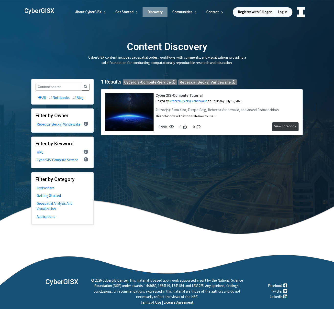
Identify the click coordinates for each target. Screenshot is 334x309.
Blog (80, 97)
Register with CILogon (255, 12)
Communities (182, 12)
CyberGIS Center (115, 280)
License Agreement (178, 302)
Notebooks (61, 97)
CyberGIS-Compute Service (62, 160)
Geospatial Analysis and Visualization (54, 206)
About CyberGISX (88, 12)
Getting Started (49, 195)
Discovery (155, 12)
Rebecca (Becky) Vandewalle (62, 124)
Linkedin (276, 296)
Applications (46, 216)
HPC (62, 152)
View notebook (285, 126)
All (44, 97)
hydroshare (46, 188)
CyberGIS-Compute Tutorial (179, 95)
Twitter (277, 291)
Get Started (124, 12)
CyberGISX (61, 282)
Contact (212, 12)
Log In (282, 12)
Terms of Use (151, 302)
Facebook (275, 285)
